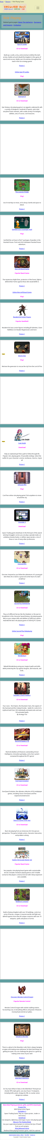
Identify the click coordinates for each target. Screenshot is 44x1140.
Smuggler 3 (22, 522)
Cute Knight (22, 443)
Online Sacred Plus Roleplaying (22, 631)
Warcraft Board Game (22, 269)
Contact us (32, 1135)
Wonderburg (22, 656)
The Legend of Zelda (22, 192)
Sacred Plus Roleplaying (22, 603)
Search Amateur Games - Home (16, 1135)
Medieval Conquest (22, 902)
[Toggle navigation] (38, 8)
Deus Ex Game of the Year (22, 820)
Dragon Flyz (22, 1107)
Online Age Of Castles (22, 72)
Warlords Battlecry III (22, 741)
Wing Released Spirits (22, 1128)
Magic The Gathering (25, 22)
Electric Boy (22, 356)
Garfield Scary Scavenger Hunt (22, 229)
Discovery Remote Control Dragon (22, 997)
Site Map (27, 1135)
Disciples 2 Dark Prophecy (22, 695)
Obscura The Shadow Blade (22, 1122)
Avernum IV (22, 97)
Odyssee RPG (22, 485)
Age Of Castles (22, 44)
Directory (8, 1)
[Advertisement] (13, 149)
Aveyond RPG (22, 564)
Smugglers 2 (22, 1111)
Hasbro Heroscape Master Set (22, 860)
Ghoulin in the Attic (22, 1037)
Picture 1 (22, 66)
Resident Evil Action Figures (22, 317)
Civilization (17, 25)
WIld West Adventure (22, 1078)
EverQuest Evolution (22, 781)
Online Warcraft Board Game (22, 292)
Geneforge (22, 1118)
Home (1, 1)
